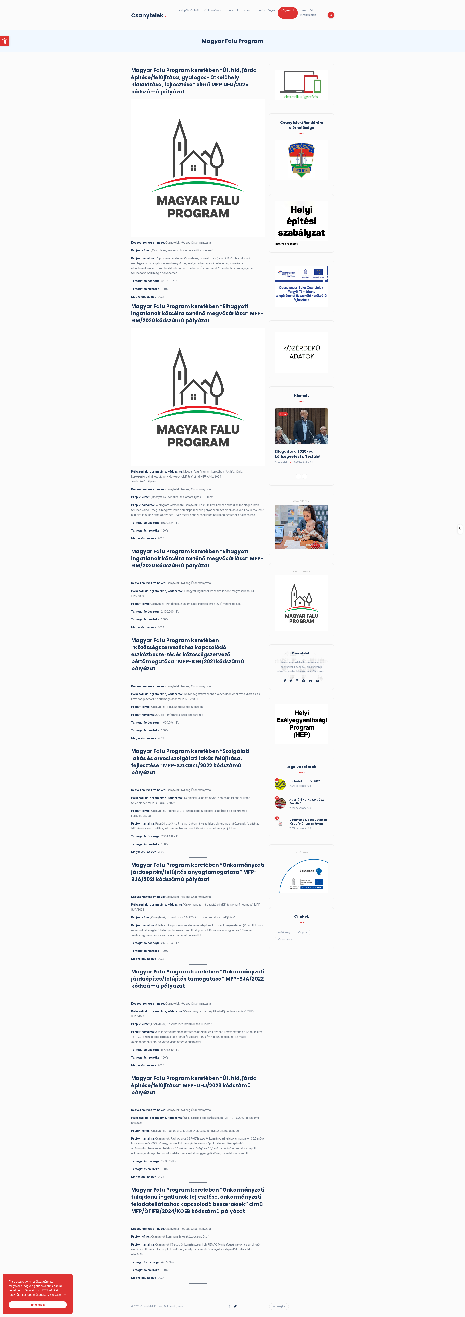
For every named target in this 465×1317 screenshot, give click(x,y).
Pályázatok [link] (288, 10)
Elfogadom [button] (38, 1304)
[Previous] (298, 476)
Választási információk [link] (308, 13)
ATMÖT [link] (248, 10)
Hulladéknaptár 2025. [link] (305, 781)
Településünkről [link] (189, 10)
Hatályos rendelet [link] (286, 243)
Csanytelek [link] (149, 15)
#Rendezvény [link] (285, 939)
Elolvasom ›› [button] (58, 1294)
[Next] (304, 476)
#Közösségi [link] (284, 932)
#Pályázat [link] (303, 932)
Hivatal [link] (233, 10)
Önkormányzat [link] (213, 10)
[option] (301, 436)
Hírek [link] (283, 414)
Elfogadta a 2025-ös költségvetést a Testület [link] (298, 454)
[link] (4, 41)
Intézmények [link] (267, 10)
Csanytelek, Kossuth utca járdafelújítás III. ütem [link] (308, 821)
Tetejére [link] (281, 1306)
